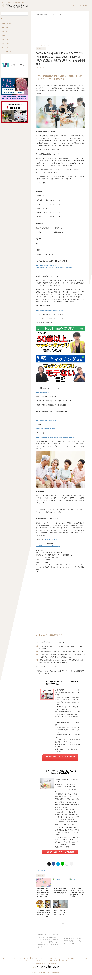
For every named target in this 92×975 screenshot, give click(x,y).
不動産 (50, 958)
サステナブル (35, 958)
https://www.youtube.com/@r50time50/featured (49, 310)
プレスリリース (17, 958)
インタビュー (26, 958)
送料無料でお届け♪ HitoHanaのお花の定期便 (60, 852)
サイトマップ (49, 960)
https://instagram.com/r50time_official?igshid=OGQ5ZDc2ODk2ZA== (56, 437)
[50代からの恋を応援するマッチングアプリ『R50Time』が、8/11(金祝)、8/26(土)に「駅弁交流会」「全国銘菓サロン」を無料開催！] (58, 864)
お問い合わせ (84, 5)
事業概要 (56, 960)
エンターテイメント (76, 958)
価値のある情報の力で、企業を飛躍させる (46, 963)
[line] (62, 864)
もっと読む (61, 923)
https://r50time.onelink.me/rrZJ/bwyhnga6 (48, 546)
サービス (73, 5)
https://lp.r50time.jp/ (51, 539)
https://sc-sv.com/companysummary (50, 572)
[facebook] (53, 864)
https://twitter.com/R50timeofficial (45, 428)
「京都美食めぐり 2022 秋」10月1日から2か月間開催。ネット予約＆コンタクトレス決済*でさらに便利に (43, 914)
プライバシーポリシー (38, 960)
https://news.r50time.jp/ (43, 392)
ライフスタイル (41, 870)
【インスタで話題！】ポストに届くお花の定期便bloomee (60, 758)
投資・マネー (44, 958)
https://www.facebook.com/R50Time (46, 420)
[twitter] (49, 864)
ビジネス (57, 958)
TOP (3, 958)
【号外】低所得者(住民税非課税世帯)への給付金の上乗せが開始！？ (60, 891)
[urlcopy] (71, 864)
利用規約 (85, 958)
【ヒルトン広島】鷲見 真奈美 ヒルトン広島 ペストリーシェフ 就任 (60, 912)
